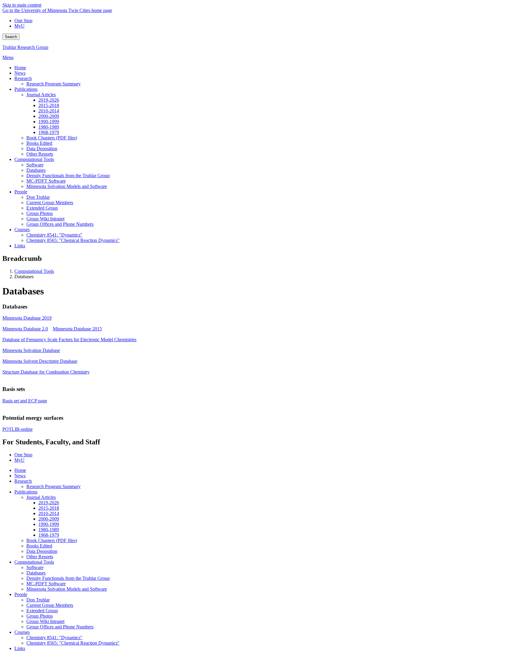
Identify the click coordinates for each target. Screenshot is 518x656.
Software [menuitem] (34, 164)
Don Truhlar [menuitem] (38, 197)
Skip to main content (21, 4)
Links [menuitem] (19, 245)
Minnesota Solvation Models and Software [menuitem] (66, 186)
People (20, 594)
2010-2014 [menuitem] (48, 110)
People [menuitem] (20, 191)
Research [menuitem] (23, 78)
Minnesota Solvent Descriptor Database (39, 361)
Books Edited (39, 545)
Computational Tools (34, 271)
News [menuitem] (19, 73)
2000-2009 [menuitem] (48, 116)
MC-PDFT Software (46, 583)
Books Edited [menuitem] (39, 143)
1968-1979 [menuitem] (48, 132)
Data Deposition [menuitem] (41, 148)
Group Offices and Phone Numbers (60, 626)
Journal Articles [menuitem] (41, 94)
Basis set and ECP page (24, 400)
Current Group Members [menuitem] (49, 202)
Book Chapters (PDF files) (51, 540)
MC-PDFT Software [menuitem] (46, 180)
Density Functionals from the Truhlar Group (68, 578)
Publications (25, 491)
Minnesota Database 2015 (77, 328)
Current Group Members (49, 605)
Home (20, 470)
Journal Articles (41, 497)
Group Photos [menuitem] (39, 213)
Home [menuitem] (20, 67)
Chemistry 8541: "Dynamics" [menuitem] (54, 234)
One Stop (23, 20)
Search (11, 36)
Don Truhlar (38, 599)
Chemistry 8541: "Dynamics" (54, 637)
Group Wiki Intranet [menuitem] (45, 218)
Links (19, 648)
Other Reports (39, 556)
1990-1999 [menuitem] (48, 121)
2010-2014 (48, 513)
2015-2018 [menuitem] (48, 105)
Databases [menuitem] (36, 170)
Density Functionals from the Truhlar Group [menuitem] (68, 175)
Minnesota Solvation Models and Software (66, 589)
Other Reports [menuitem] (39, 154)
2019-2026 (48, 502)
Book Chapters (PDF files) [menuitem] (51, 137)
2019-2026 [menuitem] (48, 100)
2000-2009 (48, 518)
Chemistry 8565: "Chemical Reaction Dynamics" (73, 643)
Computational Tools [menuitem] (34, 159)
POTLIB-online (17, 429)
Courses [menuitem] (22, 229)
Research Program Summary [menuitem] (53, 83)
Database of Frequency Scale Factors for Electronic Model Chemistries (69, 339)
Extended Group (42, 610)
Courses (22, 632)
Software (34, 567)
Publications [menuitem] (25, 89)
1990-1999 (48, 524)
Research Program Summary (53, 486)
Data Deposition (41, 551)
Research (23, 481)
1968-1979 (48, 535)
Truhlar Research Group (25, 47)
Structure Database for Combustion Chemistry (46, 371)
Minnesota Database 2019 (27, 318)
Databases (36, 572)
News (19, 475)
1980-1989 (48, 529)
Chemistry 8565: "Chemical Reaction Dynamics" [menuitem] (73, 240)
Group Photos (39, 616)
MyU (19, 25)
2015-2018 (48, 508)
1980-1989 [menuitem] (48, 127)
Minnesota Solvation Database (31, 350)
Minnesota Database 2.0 (25, 328)
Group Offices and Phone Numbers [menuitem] (60, 224)
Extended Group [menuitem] (42, 207)
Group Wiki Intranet (45, 621)
